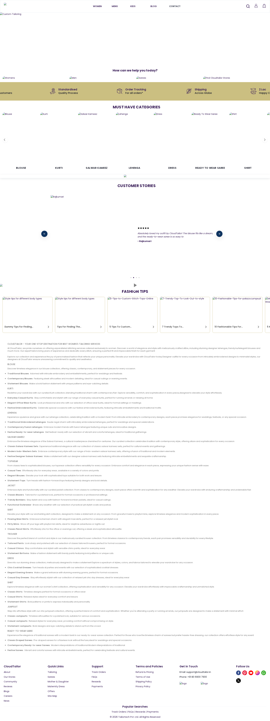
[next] (219, 234)
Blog (153, 6)
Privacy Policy (143, 686)
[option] (135, 14)
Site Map (52, 696)
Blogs (6, 691)
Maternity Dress (56, 686)
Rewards (96, 681)
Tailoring (52, 672)
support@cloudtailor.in (198, 672)
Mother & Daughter (58, 681)
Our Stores (9, 676)
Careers (8, 696)
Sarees (51, 676)
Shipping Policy (144, 681)
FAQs (94, 676)
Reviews (8, 686)
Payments (97, 686)
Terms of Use (143, 676)
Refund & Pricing (145, 672)
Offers (51, 691)
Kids (132, 6)
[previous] (44, 234)
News (6, 700)
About (7, 672)
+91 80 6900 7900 (197, 676)
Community (10, 681)
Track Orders (99, 672)
